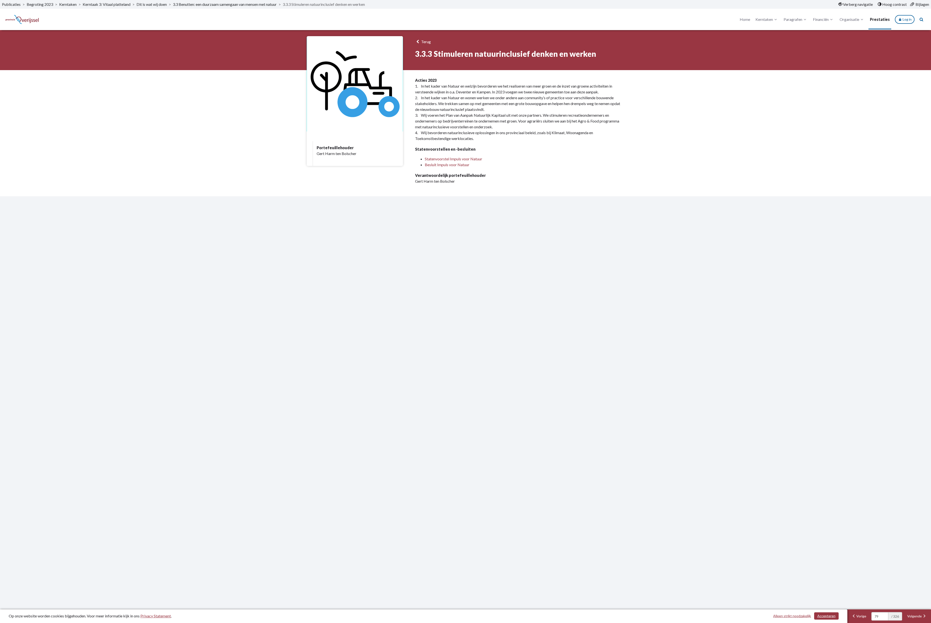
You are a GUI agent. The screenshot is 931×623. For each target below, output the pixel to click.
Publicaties (11, 4)
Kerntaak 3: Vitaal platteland (106, 4)
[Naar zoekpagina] (921, 19)
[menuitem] (855, 4)
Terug (425, 41)
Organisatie (849, 19)
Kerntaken (68, 4)
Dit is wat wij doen (151, 4)
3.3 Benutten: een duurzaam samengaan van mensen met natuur (225, 4)
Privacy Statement (155, 616)
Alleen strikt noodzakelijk (792, 616)
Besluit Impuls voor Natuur (447, 164)
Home (745, 19)
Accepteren (826, 616)
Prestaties (880, 19)
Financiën (821, 19)
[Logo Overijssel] (22, 19)
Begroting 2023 (40, 4)
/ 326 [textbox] (895, 616)
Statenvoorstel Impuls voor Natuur (453, 158)
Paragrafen (793, 19)
